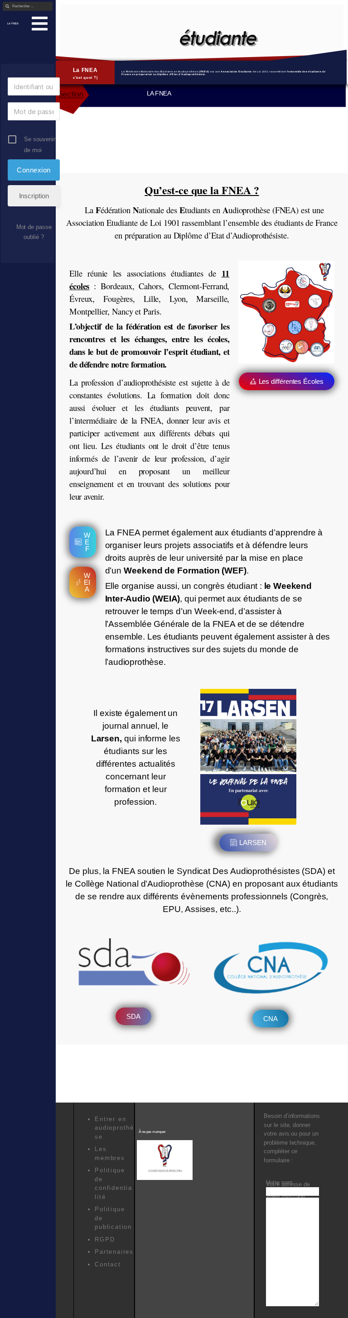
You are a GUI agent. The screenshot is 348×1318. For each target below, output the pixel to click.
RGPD (105, 1235)
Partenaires (114, 1247)
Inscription (34, 196)
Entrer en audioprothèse (114, 1124)
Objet (273, 1190)
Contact (108, 1260)
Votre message (285, 1192)
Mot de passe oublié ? (34, 232)
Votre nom (279, 1178)
